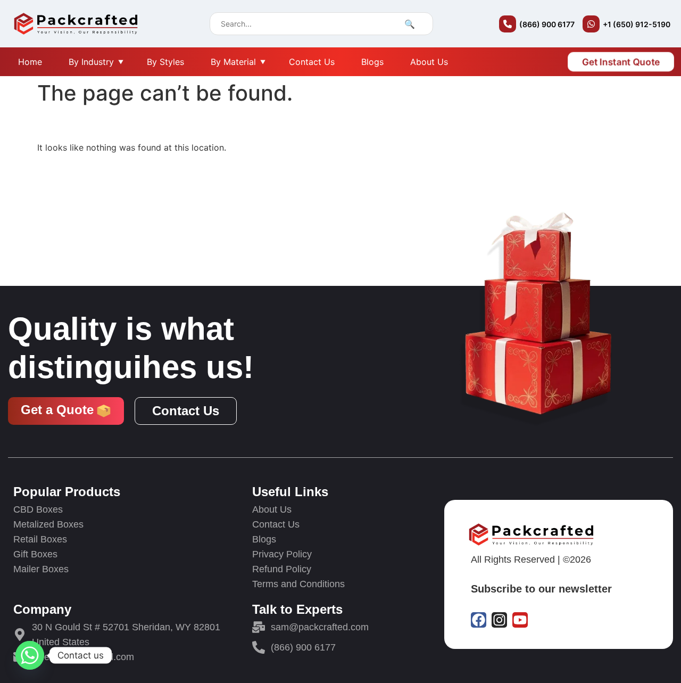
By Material (233, 61)
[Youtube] (520, 620)
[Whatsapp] (29, 655)
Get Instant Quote (621, 61)
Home (30, 61)
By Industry (91, 61)
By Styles (165, 61)
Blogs (372, 61)
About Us (429, 61)
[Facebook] (478, 620)
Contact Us (312, 61)
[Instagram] (499, 620)
